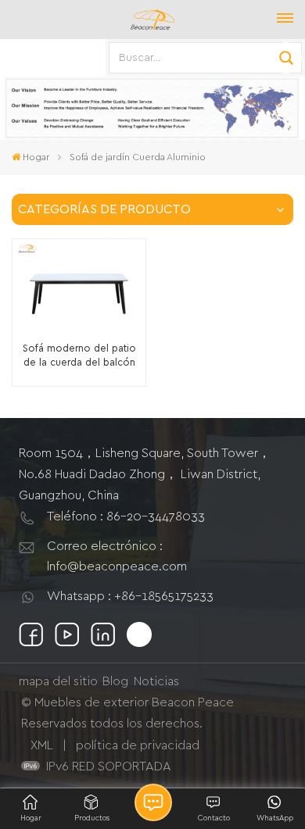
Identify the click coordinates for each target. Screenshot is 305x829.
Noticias (156, 681)
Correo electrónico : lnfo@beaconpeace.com (117, 556)
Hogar (36, 157)
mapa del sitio (58, 681)
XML (41, 745)
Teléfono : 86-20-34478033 (126, 516)
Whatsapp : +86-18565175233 (130, 596)
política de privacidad (137, 745)
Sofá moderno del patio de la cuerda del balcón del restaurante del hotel (79, 357)
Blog (115, 681)
